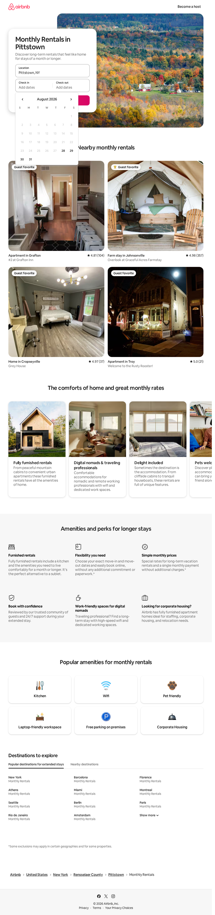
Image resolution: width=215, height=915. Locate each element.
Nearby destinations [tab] (84, 764)
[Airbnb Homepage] (19, 6)
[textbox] (34, 87)
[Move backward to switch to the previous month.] (22, 99)
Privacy (84, 908)
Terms (97, 908)
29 (71, 151)
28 (63, 151)
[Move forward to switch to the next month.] (71, 99)
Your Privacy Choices (119, 908)
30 (22, 159)
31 (30, 159)
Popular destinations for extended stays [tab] (36, 764)
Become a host (189, 6)
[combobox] (52, 72)
